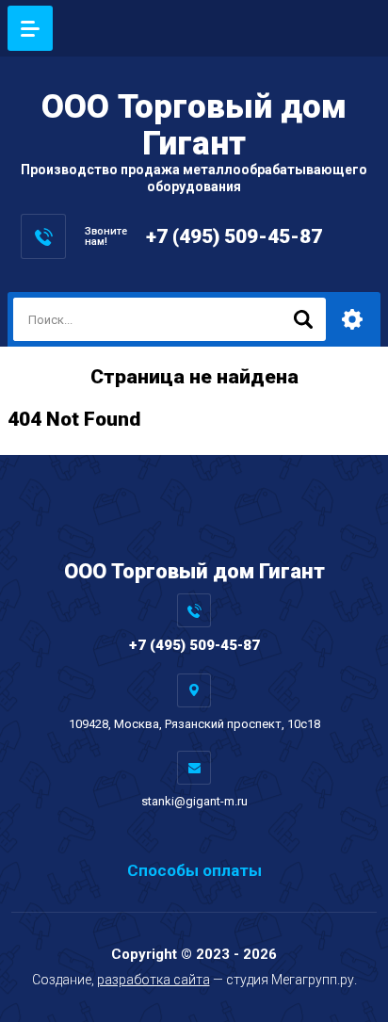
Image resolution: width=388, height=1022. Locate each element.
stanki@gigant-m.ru (194, 801)
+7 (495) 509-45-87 (234, 236)
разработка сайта (153, 979)
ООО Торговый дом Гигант (194, 125)
